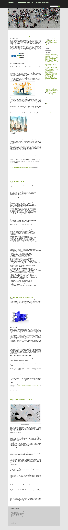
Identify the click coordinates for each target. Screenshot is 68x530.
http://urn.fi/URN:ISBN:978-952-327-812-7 (20, 392)
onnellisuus (47, 67)
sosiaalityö (48, 73)
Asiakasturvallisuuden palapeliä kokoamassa (21, 399)
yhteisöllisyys (48, 78)
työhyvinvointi (49, 76)
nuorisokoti (53, 65)
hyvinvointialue (49, 57)
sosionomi (54, 73)
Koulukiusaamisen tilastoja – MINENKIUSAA (17, 513)
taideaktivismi (50, 75)
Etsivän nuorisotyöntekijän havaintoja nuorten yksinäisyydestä (51, 86)
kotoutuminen (48, 60)
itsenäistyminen (49, 58)
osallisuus (51, 67)
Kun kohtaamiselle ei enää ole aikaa (51, 42)
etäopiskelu (49, 55)
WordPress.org (48, 112)
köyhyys (53, 60)
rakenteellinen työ (50, 68)
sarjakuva (56, 69)
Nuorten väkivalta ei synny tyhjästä (51, 38)
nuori (49, 65)
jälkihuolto (55, 58)
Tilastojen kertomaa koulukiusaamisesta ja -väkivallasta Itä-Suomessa (52, 90)
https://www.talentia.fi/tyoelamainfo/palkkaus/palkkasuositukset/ (20, 389)
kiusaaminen (48, 59)
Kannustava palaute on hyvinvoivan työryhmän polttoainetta (24, 36)
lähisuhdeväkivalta (49, 62)
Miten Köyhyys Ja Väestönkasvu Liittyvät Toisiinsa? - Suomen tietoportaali (51, 93)
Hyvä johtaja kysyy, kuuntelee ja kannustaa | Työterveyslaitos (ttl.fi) (26, 385)
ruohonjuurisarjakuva (49, 69)
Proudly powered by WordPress (31, 528)
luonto (56, 61)
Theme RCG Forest (38, 528)
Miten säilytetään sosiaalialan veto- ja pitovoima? (22, 297)
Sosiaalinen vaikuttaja (17, 2)
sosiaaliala (49, 71)
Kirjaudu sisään (48, 108)
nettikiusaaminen (48, 64)
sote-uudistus (48, 74)
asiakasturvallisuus (49, 54)
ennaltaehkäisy (50, 54)
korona (54, 59)
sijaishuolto (48, 70)
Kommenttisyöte (48, 111)
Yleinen (21, 292)
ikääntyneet (55, 57)
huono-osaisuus (55, 55)
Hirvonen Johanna (16, 292)
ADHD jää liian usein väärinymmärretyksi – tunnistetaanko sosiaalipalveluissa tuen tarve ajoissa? (51, 34)
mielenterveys (49, 63)
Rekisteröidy (48, 107)
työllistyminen (48, 77)
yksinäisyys (51, 79)
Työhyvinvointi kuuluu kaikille (17, 181)
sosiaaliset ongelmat (51, 72)
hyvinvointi (48, 56)
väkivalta (53, 77)
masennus (55, 62)
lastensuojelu (50, 61)
